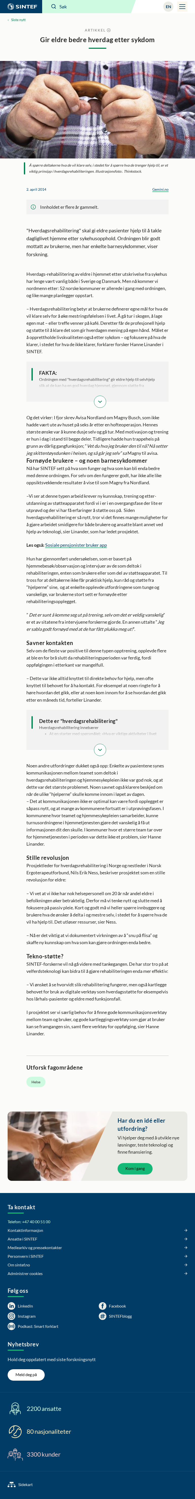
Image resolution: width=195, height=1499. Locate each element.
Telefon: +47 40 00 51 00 (29, 1221)
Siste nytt (18, 20)
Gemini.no (160, 189)
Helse (35, 1082)
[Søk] (54, 7)
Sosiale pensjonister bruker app (76, 545)
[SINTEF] (21, 6)
